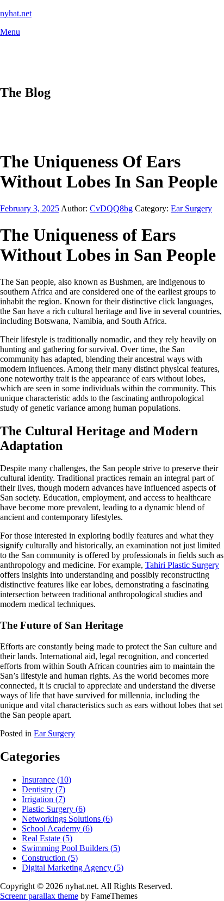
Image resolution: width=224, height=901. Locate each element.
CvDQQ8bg (111, 208)
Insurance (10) (46, 779)
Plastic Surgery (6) (53, 809)
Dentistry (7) (43, 789)
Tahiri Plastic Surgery (182, 565)
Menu (10, 31)
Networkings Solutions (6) (67, 818)
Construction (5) (50, 857)
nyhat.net (16, 13)
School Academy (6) (57, 828)
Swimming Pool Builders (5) (71, 848)
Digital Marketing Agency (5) (72, 867)
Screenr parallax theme (39, 895)
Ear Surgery (191, 208)
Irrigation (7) (43, 799)
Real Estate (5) (47, 838)
